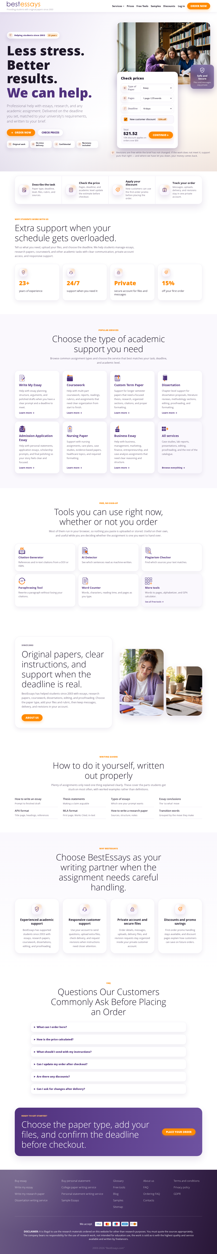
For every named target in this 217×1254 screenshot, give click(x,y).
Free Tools (142, 6)
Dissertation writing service (31, 1200)
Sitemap (118, 1207)
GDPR (177, 1194)
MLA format (70, 810)
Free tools (119, 1187)
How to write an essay (28, 799)
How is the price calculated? (55, 1039)
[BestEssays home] (30, 4)
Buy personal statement (75, 1181)
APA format (22, 810)
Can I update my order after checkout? (62, 1064)
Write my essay (24, 1187)
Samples (156, 6)
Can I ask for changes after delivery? (61, 1089)
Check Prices (50, 132)
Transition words (169, 810)
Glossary (118, 1181)
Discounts (169, 6)
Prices (130, 6)
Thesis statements (74, 799)
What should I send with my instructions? (64, 1052)
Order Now (198, 6)
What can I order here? (52, 1027)
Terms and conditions (187, 1181)
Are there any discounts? (53, 1076)
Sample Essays (70, 1200)
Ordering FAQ (151, 1194)
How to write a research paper (129, 810)
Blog (116, 1194)
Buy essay (21, 1181)
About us (148, 1181)
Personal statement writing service (82, 1194)
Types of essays (120, 799)
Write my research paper (30, 1194)
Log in (181, 6)
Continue (159, 135)
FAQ (145, 1187)
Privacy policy (182, 1187)
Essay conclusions (170, 799)
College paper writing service (78, 1187)
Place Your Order (179, 1132)
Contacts (148, 1200)
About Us (32, 717)
